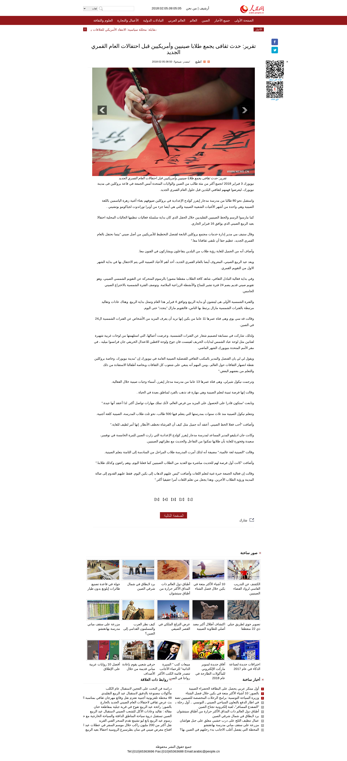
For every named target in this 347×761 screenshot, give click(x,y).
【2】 (182, 499)
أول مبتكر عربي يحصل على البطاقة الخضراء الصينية (224, 688)
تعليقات (171, 29)
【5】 (157, 499)
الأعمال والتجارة (128, 20)
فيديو (158, 29)
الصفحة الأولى (244, 20)
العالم (193, 20)
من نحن (192, 8)
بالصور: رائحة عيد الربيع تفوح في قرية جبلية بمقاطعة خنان (133, 707)
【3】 (173, 499)
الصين (206, 20)
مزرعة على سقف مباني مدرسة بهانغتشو (231, 725)
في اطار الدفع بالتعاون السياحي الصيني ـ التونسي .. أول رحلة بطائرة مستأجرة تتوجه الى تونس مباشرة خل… (186, 702)
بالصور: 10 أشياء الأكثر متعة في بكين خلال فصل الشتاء (222, 693)
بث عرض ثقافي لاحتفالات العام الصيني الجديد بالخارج (136, 702)
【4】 (165, 499)
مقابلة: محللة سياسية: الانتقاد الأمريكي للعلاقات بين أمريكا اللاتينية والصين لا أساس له (109, 29)
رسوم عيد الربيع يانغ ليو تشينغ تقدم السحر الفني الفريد (135, 720)
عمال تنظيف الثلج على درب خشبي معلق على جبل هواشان (219, 720)
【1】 (190, 499)
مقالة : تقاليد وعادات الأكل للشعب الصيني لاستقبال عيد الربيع (131, 711)
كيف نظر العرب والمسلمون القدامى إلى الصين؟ (139, 628)
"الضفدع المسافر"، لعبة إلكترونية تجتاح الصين (228, 707)
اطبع (198, 61)
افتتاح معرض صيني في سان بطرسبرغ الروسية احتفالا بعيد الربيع (128, 729)
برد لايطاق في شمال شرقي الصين (235, 716)
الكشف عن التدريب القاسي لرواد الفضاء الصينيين (246, 588)
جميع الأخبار (222, 20)
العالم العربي (176, 20)
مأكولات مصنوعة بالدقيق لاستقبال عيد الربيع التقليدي (136, 693)
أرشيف (204, 8)
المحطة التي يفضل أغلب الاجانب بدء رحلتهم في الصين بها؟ (219, 729)
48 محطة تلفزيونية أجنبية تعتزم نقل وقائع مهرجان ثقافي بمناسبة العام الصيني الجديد (115, 698)
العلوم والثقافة (103, 20)
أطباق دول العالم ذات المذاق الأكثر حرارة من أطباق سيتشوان (174, 588)
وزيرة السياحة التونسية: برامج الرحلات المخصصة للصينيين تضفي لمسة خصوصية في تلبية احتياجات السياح (188, 698)
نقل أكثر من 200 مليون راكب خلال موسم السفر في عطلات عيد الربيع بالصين (119, 725)
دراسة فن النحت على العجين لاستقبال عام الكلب (139, 688)
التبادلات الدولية (153, 20)
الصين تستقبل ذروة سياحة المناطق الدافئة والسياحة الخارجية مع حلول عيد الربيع (118, 716)
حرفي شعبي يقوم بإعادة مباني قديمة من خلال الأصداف (138, 669)
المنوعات (186, 29)
